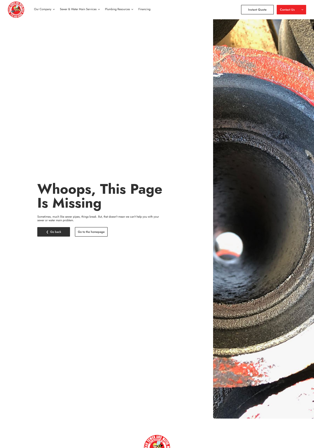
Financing (144, 9)
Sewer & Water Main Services (78, 9)
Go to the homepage (91, 232)
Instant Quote (257, 10)
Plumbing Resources (117, 9)
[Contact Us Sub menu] (302, 9)
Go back (55, 232)
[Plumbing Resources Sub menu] (132, 9)
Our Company (42, 9)
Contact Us (287, 10)
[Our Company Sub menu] (54, 9)
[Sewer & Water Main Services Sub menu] (99, 9)
